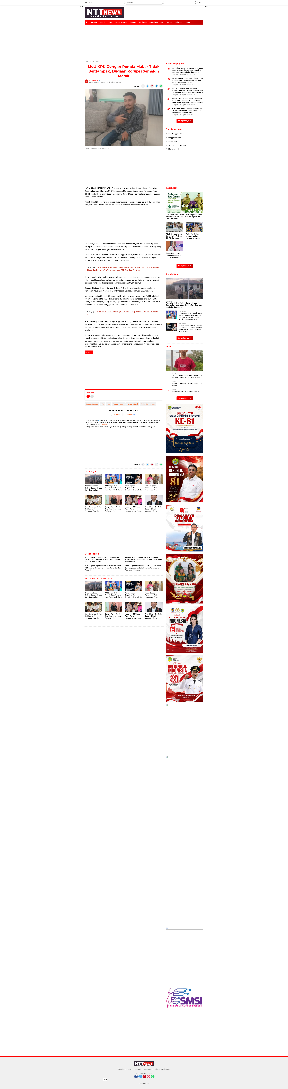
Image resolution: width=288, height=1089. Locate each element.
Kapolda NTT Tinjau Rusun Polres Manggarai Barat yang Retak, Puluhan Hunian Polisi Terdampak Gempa (133, 509)
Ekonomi (133, 22)
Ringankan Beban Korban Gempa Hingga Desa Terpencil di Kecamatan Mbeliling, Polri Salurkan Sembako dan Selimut (93, 488)
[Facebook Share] (143, 86)
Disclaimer (147, 1069)
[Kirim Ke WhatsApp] (161, 86)
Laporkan (104, 424)
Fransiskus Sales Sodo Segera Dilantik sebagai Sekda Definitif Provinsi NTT (153, 509)
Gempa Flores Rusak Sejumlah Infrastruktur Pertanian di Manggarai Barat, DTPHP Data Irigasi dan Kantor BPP (113, 509)
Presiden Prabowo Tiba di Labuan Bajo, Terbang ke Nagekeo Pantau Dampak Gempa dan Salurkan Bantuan (187, 110)
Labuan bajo (172, 141)
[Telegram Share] (156, 86)
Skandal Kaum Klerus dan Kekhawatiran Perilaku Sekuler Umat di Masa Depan (187, 376)
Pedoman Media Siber (162, 1069)
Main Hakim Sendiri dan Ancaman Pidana (187, 391)
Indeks (199, 2)
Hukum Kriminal (121, 22)
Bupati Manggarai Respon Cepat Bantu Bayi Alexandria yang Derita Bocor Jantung (174, 255)
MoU (108, 404)
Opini (162, 22)
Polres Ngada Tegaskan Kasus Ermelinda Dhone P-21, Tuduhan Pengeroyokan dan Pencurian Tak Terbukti (133, 488)
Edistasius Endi (173, 149)
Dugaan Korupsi (92, 404)
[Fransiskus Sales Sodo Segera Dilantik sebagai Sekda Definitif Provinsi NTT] (154, 500)
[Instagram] (148, 1077)
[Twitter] (140, 1077)
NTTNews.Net (94, 80)
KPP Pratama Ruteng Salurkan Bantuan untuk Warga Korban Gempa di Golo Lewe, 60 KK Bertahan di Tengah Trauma (187, 100)
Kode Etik (137, 1069)
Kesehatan (143, 22)
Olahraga (178, 22)
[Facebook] (136, 1077)
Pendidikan (154, 22)
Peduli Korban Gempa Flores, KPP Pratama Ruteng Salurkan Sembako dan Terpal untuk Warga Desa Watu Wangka (187, 90)
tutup (81, 6)
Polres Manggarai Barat (177, 145)
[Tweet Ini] (147, 86)
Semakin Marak (132, 404)
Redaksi (121, 1069)
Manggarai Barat (174, 138)
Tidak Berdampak (148, 404)
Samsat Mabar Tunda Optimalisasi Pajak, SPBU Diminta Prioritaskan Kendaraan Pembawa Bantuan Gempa (187, 80)
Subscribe (130, 414)
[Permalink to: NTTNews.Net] (86, 81)
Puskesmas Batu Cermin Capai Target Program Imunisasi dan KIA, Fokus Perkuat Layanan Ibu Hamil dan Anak (184, 217)
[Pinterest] (144, 1077)
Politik (110, 22)
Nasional (94, 22)
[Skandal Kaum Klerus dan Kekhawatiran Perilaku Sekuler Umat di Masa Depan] (184, 360)
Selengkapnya (183, 121)
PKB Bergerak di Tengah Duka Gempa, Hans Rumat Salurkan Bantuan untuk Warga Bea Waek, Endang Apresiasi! (113, 488)
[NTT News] (104, 12)
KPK (102, 404)
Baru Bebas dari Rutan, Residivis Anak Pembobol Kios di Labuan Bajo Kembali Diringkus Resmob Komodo (93, 509)
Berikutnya (89, 352)
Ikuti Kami (117, 414)
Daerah (102, 22)
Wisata (169, 22)
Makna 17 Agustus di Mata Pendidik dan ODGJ (187, 384)
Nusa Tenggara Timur (176, 134)
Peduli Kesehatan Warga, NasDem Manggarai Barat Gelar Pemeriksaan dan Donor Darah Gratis (193, 236)
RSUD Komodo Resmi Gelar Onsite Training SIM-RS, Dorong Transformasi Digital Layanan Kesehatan (174, 236)
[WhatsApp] (152, 1077)
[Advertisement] (74, 39)
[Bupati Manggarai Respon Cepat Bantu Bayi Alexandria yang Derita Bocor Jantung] (174, 246)
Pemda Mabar (118, 404)
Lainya (187, 22)
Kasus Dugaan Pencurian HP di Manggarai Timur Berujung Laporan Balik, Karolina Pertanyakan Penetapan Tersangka (153, 488)
